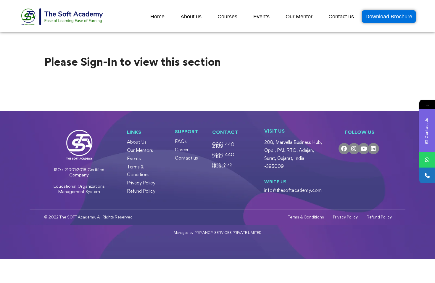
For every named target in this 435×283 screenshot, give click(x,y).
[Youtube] (363, 148)
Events (261, 17)
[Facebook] (344, 148)
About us (191, 17)
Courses (227, 17)
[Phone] (427, 175)
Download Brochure (388, 17)
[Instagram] (354, 148)
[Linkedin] (373, 148)
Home (157, 17)
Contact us (341, 17)
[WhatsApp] (427, 160)
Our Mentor (299, 17)
